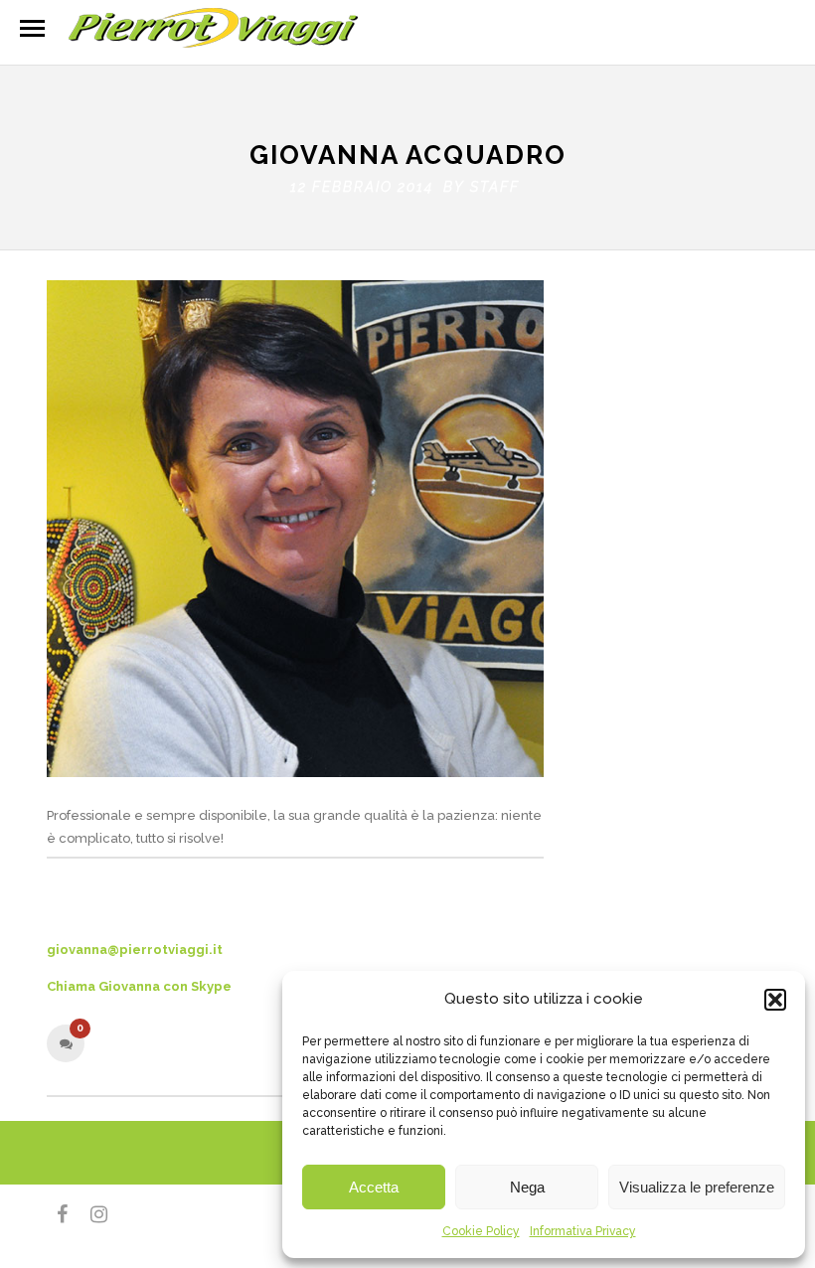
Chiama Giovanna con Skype (139, 986)
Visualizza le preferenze (696, 1187)
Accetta (374, 1187)
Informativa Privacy (583, 1231)
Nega (527, 1187)
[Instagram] (90, 1214)
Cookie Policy (481, 1231)
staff (495, 187)
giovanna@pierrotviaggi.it (135, 949)
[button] (775, 1000)
